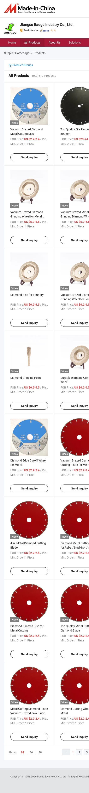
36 (31, 752)
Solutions (75, 42)
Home (12, 42)
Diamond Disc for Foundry (27, 295)
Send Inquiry (29, 157)
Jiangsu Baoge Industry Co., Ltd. (46, 24)
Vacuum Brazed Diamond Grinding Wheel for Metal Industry (26, 216)
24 (22, 752)
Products (34, 42)
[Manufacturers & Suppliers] (30, 8)
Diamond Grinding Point (25, 378)
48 (40, 752)
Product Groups (22, 65)
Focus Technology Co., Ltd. (52, 776)
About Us (54, 42)
